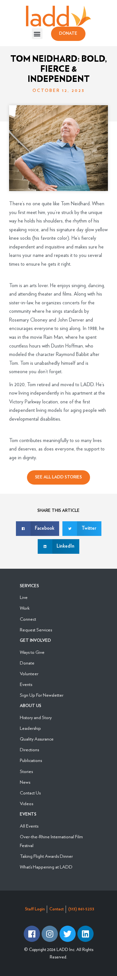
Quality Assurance (37, 739)
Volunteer (29, 673)
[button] (37, 33)
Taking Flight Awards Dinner (46, 856)
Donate (27, 662)
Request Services (36, 629)
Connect (28, 619)
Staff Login (35, 909)
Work (25, 608)
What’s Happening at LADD (46, 866)
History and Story (36, 717)
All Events (29, 826)
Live (24, 597)
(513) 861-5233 (81, 909)
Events (26, 684)
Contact (56, 909)
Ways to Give (32, 652)
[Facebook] (32, 934)
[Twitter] (67, 934)
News (25, 782)
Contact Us (30, 792)
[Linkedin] (85, 934)
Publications (31, 760)
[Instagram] (50, 934)
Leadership (30, 728)
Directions (29, 749)
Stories (26, 771)
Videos (26, 803)
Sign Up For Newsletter (41, 695)
